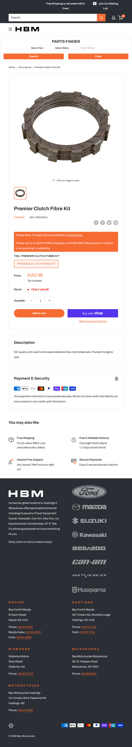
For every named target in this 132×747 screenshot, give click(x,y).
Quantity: (19, 300)
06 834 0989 (23, 637)
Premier (19, 217)
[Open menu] (10, 29)
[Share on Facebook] (96, 222)
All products (25, 67)
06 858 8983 (88, 673)
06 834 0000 (25, 627)
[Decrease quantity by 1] (31, 300)
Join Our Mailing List (108, 6)
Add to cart (39, 313)
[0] (120, 18)
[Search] (101, 17)
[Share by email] (115, 222)
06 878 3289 (25, 710)
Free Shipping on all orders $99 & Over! (65, 6)
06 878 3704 (87, 632)
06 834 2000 (33, 632)
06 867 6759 (25, 673)
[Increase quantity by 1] (49, 300)
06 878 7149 (88, 627)
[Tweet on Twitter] (109, 222)
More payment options (93, 321)
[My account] (113, 17)
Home (12, 67)
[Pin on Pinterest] (102, 222)
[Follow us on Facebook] (11, 725)
